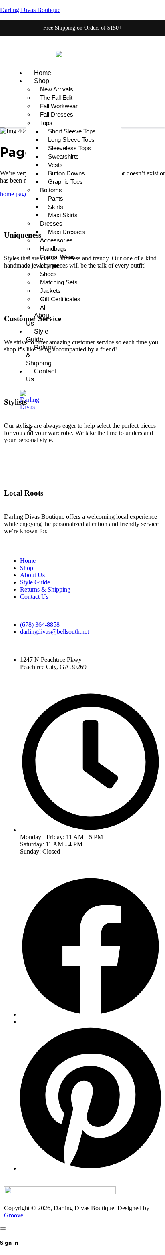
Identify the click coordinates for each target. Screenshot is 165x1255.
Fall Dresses (56, 114)
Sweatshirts (63, 156)
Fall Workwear (59, 106)
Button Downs (66, 173)
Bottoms (51, 190)
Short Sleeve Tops (72, 131)
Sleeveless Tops (69, 148)
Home (42, 73)
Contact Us (34, 596)
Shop (41, 80)
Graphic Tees (65, 181)
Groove (13, 1215)
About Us (32, 575)
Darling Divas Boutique (30, 9)
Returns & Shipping (45, 589)
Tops (46, 122)
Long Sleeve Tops (71, 139)
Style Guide (35, 582)
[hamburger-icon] (15, 72)
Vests (55, 164)
